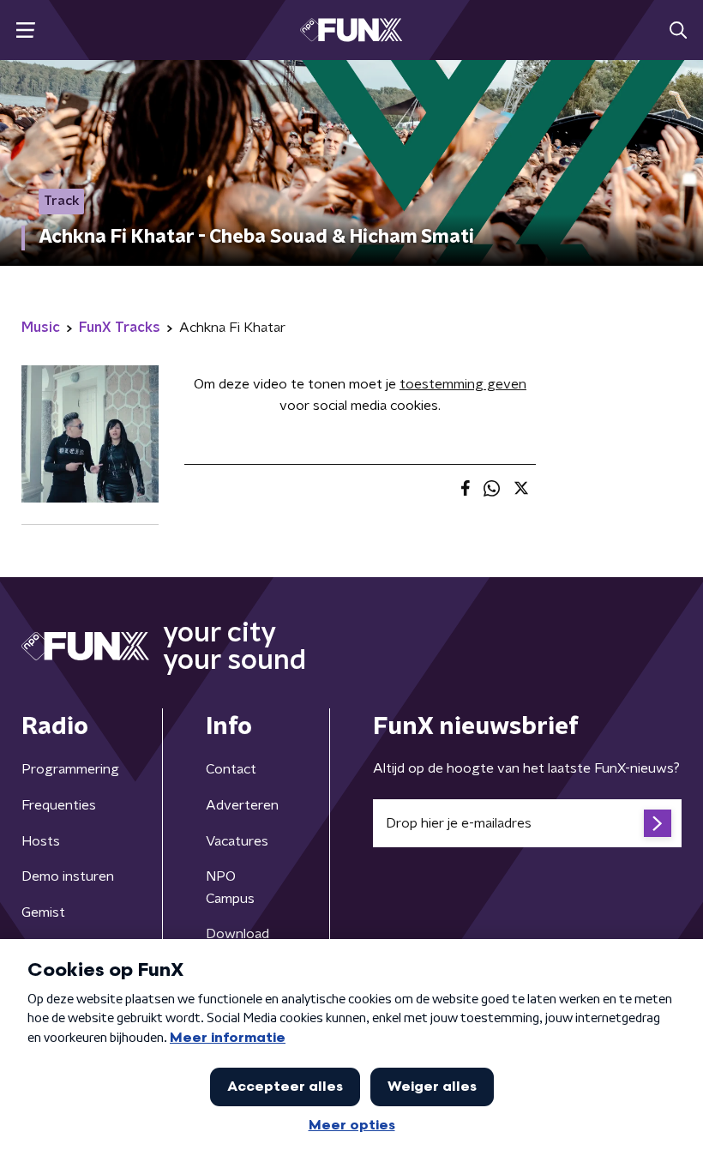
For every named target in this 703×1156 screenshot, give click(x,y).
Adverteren (242, 805)
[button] (25, 30)
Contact (231, 769)
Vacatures (237, 841)
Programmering (70, 769)
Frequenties (58, 805)
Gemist (43, 912)
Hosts (40, 841)
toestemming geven (463, 384)
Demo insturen (67, 876)
